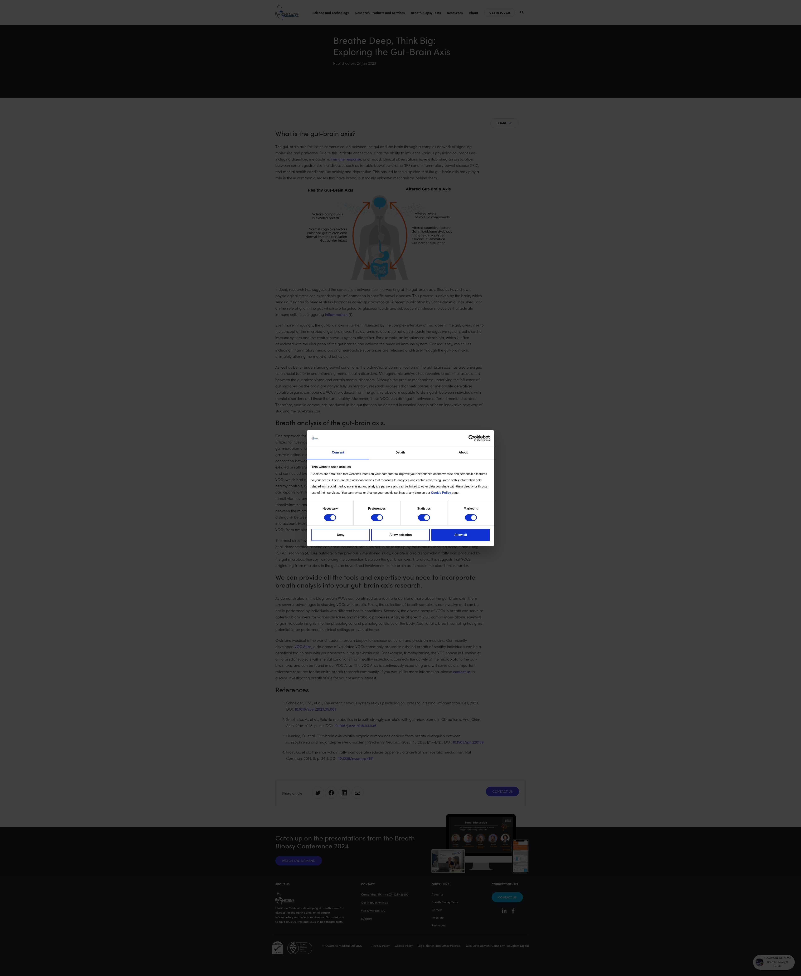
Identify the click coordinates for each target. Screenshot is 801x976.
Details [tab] (400, 452)
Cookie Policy (441, 493)
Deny (340, 535)
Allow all (460, 535)
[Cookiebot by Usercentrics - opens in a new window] (471, 438)
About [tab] (463, 452)
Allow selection (400, 535)
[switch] (377, 517)
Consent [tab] (338, 452)
